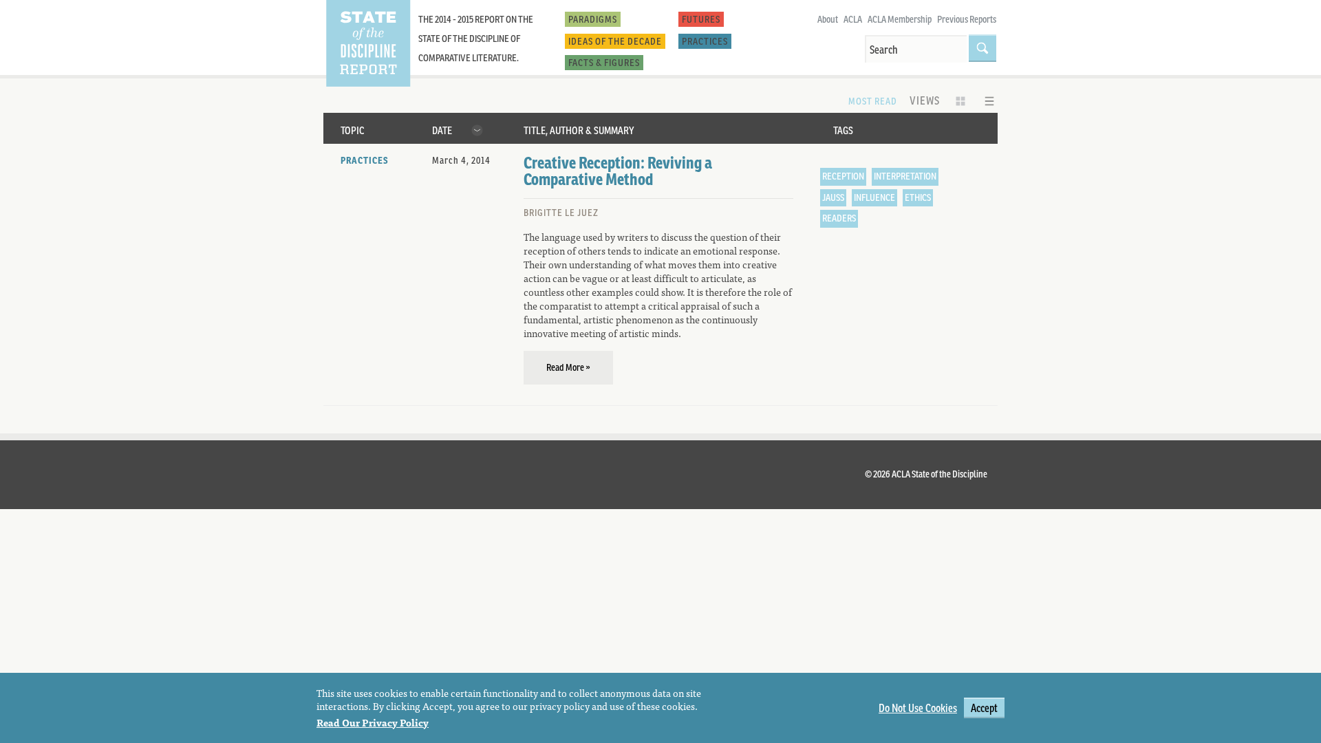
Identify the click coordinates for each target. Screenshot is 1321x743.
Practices (705, 41)
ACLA (853, 19)
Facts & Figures (604, 62)
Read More (565, 367)
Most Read (872, 101)
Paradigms (592, 19)
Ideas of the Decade (615, 41)
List (989, 101)
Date (442, 130)
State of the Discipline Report (367, 43)
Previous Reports (966, 19)
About (827, 19)
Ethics (918, 197)
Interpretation (905, 176)
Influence (874, 197)
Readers (839, 218)
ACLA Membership (900, 19)
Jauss (833, 197)
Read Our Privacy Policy (372, 721)
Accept (984, 708)
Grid (960, 101)
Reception (843, 176)
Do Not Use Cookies (918, 708)
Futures (701, 19)
